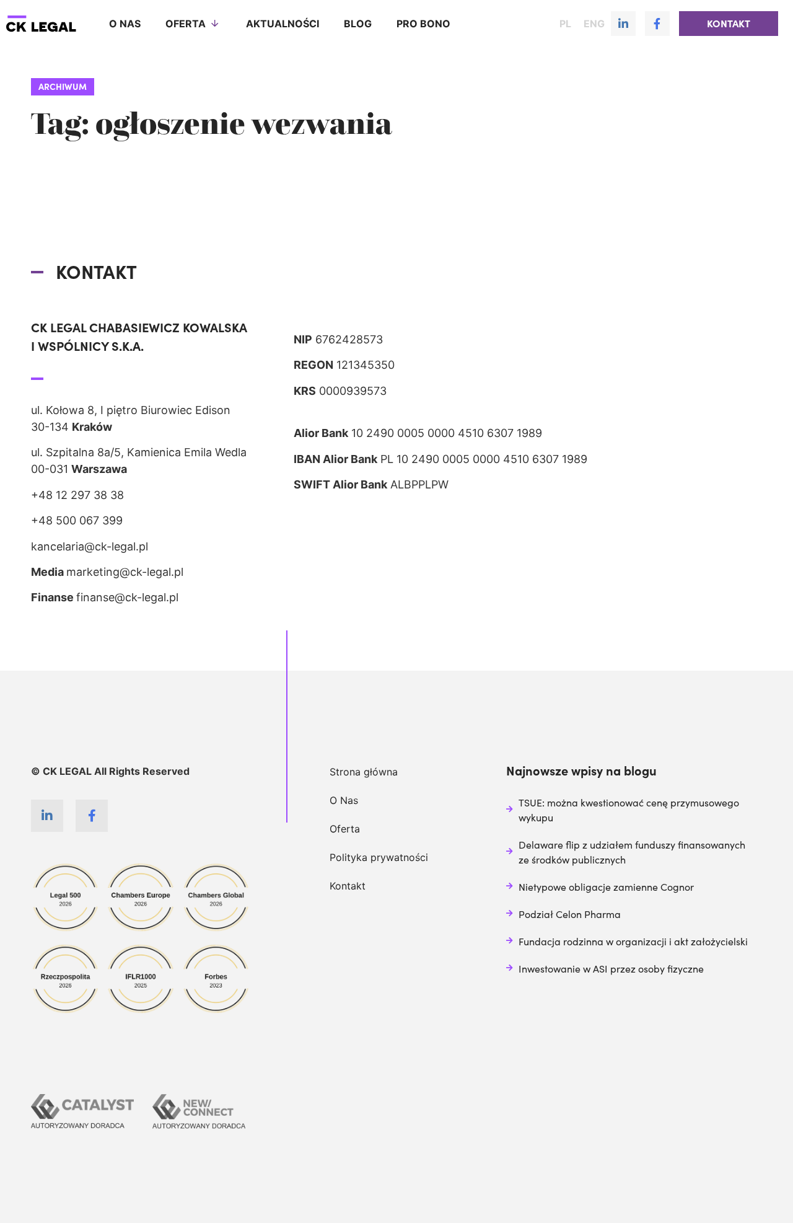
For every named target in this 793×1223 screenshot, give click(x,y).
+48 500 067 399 (77, 520)
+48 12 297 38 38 (77, 494)
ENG (594, 24)
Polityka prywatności (379, 857)
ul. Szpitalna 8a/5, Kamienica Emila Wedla (139, 452)
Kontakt (348, 886)
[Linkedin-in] (623, 23)
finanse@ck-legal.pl (127, 597)
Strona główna (364, 772)
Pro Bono (423, 23)
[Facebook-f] (657, 23)
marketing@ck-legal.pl (124, 571)
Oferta (185, 23)
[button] (728, 23)
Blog (358, 23)
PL (565, 24)
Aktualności (282, 23)
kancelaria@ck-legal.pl (89, 546)
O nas (125, 23)
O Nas (344, 800)
